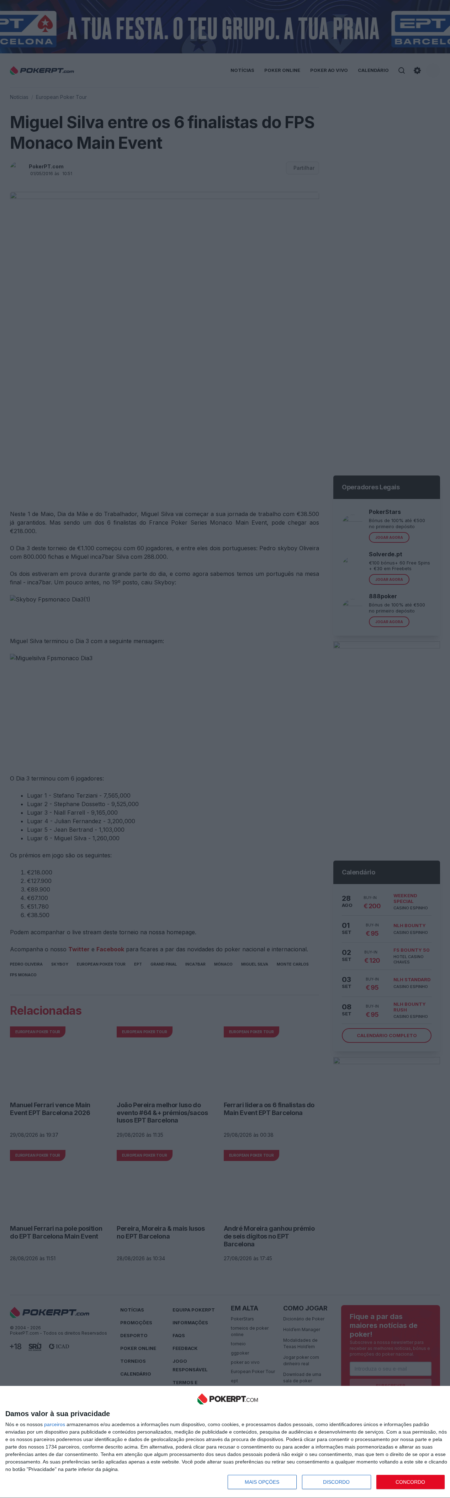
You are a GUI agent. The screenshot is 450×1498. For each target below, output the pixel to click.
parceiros (54, 1424)
